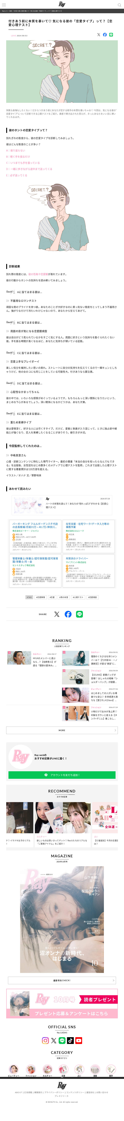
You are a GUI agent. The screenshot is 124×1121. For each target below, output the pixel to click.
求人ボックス (26, 550)
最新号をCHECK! (62, 980)
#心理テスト (78, 597)
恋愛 (10, 11)
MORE (62, 730)
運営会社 (90, 1092)
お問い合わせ (102, 1092)
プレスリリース (62, 1096)
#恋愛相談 (92, 597)
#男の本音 (63, 597)
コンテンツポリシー (75, 1092)
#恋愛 (52, 597)
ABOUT (18, 1092)
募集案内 (38, 1092)
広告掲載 (28, 1092)
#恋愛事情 (40, 597)
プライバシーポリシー (54, 1092)
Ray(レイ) (4, 11)
